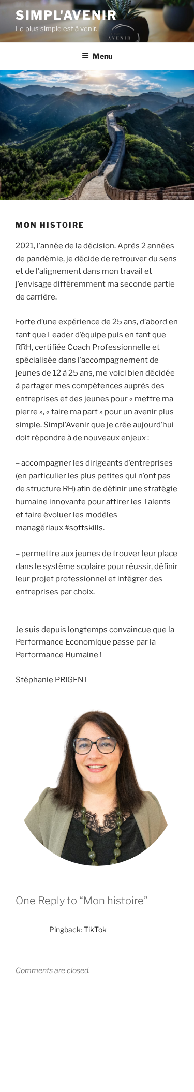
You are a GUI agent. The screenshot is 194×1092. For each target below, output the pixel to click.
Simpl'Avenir (66, 15)
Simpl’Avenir (66, 424)
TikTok (95, 929)
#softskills (84, 527)
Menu (102, 56)
